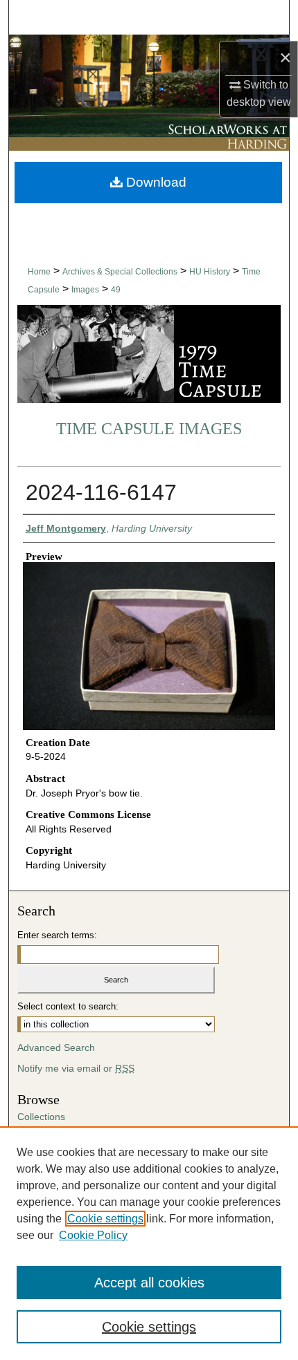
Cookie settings (105, 1218)
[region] (149, 1243)
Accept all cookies (149, 1282)
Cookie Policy (93, 1235)
